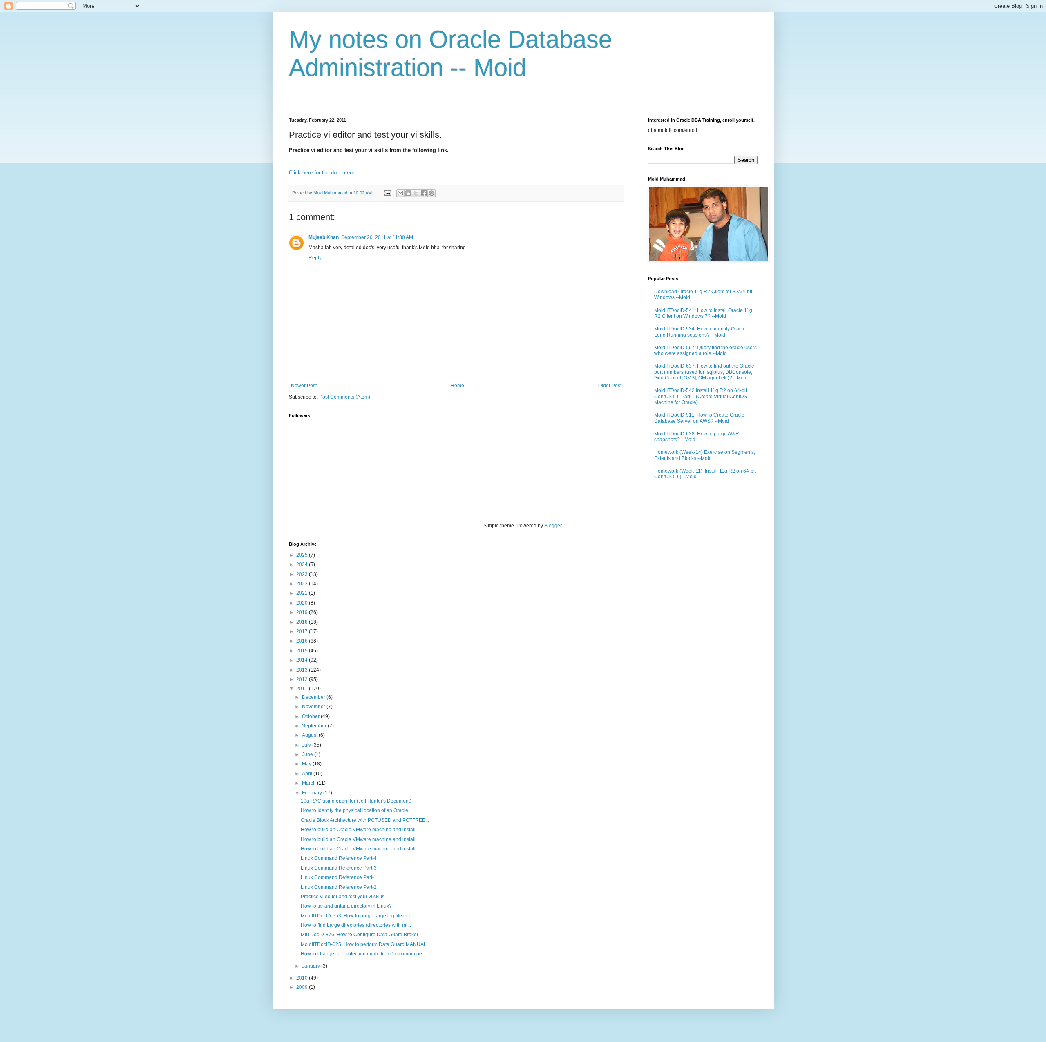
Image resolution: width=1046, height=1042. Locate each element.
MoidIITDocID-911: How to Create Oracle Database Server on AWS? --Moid (699, 418)
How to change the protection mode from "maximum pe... (363, 954)
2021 (302, 593)
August (310, 735)
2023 (302, 574)
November (314, 707)
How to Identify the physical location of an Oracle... (356, 810)
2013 (302, 670)
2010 (302, 978)
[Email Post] (387, 192)
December (314, 697)
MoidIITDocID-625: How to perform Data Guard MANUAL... (365, 944)
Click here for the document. (322, 173)
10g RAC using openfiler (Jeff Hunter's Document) (356, 801)
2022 (302, 584)
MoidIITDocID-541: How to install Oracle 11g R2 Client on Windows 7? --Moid (703, 313)
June (308, 754)
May (307, 764)
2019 (302, 612)
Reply (315, 258)
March (309, 783)
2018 (302, 622)
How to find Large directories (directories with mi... (356, 925)
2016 (302, 641)
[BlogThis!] (408, 193)
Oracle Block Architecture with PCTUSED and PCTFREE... (365, 820)
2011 (302, 689)
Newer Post (304, 385)
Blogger (552, 526)
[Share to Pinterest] (431, 193)
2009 (302, 987)
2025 (302, 555)
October (311, 716)
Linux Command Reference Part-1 (339, 877)
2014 (302, 660)
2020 (302, 603)
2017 (302, 631)
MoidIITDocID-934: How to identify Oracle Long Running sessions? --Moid (700, 331)
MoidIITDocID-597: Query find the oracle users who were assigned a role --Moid (705, 350)
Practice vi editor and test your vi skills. (343, 896)
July (307, 745)
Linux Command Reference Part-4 (339, 858)
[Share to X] (416, 193)
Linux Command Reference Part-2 (339, 887)
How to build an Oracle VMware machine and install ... (360, 829)
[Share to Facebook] (424, 193)
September (315, 726)
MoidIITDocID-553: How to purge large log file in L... (358, 916)
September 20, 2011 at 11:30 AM (377, 237)
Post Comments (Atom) (344, 397)
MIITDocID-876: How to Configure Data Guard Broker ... (362, 934)
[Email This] (400, 193)
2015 (302, 651)
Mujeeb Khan (323, 237)
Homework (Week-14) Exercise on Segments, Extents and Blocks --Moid (704, 455)
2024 (302, 564)
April (307, 773)
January (311, 966)
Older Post (609, 385)
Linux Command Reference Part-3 (339, 868)
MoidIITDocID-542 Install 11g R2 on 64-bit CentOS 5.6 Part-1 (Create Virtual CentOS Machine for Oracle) (700, 396)
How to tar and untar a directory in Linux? (346, 906)
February (312, 793)
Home (457, 385)
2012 (302, 679)
